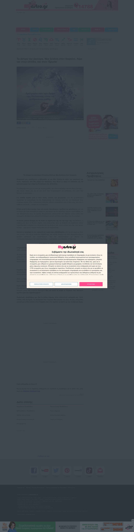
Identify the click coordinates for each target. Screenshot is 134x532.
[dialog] (67, 266)
